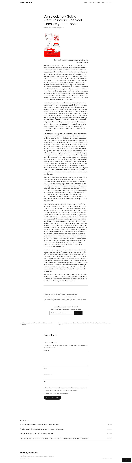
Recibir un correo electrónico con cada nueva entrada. (56, 393)
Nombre (46, 368)
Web (45, 381)
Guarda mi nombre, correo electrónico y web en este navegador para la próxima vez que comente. (66, 387)
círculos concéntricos (72, 294)
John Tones (77, 297)
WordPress (109, 458)
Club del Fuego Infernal (49, 297)
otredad (63, 299)
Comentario (47, 350)
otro (68, 299)
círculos (63, 294)
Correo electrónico (48, 374)
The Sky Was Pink (26, 2)
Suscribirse (78, 313)
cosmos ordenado (65, 297)
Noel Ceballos (57, 299)
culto (72, 297)
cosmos (58, 297)
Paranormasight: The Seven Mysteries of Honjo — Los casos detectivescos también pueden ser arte (54, 438)
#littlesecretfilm (48, 294)
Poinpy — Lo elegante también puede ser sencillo (36, 433)
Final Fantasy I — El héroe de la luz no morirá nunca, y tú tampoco (42, 429)
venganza (83, 299)
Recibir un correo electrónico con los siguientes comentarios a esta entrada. (61, 390)
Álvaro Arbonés (52, 27)
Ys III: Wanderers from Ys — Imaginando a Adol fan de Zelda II (40, 424)
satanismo (73, 299)
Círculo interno (57, 294)
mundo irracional (48, 299)
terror (78, 299)
